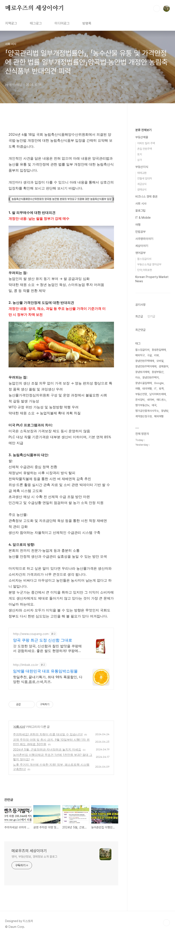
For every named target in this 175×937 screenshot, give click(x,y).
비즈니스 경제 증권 (146, 196)
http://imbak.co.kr (25, 664)
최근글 (139, 316)
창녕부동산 (157, 372)
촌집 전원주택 (144, 148)
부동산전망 (141, 394)
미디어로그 (62, 23)
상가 (139, 160)
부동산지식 (141, 167)
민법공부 (140, 231)
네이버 (150, 399)
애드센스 (161, 399)
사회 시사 (19, 726)
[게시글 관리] (30, 704)
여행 (137, 224)
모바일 (159, 360)
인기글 (151, 316)
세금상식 (142, 184)
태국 (154, 405)
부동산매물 (141, 137)
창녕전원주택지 (150, 377)
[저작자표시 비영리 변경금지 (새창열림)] (59, 704)
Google (159, 383)
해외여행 (158, 416)
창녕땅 (164, 410)
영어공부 (140, 253)
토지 (139, 154)
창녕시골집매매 (143, 383)
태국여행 (147, 388)
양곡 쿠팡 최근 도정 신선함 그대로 (42, 640)
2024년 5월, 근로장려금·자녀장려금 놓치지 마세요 (47, 749)
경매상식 (142, 189)
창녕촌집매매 (159, 349)
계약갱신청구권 (143, 416)
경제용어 (163, 366)
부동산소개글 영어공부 (149, 264)
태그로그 (36, 23)
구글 (149, 355)
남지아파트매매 (157, 394)
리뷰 (156, 355)
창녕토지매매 (142, 372)
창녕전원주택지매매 (145, 366)
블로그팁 (140, 210)
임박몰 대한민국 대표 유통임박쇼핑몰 (45, 671)
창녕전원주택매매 (144, 360)
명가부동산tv (142, 405)
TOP (166, 922)
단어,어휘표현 (144, 270)
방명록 (86, 23)
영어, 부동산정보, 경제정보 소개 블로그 (34, 856)
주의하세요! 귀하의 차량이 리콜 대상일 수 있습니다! (48, 734)
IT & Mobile (143, 217)
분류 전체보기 (143, 130)
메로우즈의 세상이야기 (34, 8)
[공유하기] (24, 704)
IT (155, 388)
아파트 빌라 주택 (146, 143)
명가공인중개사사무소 (147, 410)
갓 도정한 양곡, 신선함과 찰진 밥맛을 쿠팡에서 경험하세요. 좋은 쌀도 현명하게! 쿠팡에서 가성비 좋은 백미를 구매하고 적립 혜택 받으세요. (47, 648)
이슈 (137, 377)
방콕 (161, 388)
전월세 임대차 (144, 178)
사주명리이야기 (144, 238)
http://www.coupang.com (31, 634)
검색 (156, 8)
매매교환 (142, 173)
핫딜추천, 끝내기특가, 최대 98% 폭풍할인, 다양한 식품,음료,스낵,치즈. (47, 679)
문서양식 (140, 399)
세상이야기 (141, 245)
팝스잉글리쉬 (144, 258)
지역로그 (11, 23)
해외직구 (140, 355)
